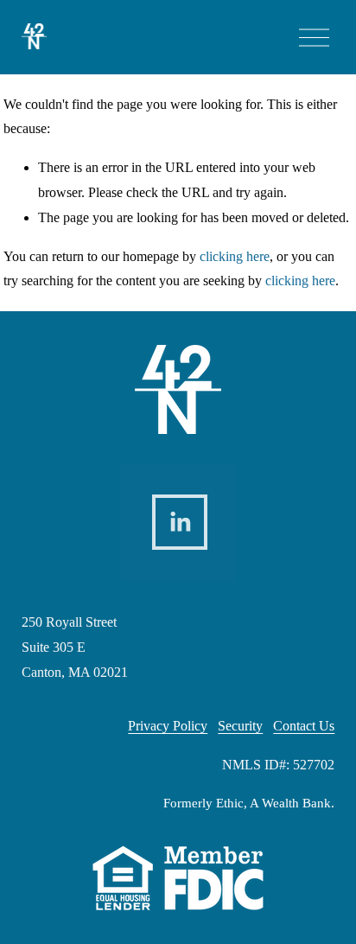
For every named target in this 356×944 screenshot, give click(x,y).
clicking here (235, 256)
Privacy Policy (167, 725)
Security (240, 725)
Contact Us (303, 725)
